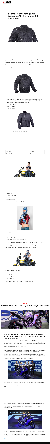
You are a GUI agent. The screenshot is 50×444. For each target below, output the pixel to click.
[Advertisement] (25, 7)
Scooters (19, 1)
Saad (23, 20)
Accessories (24, 1)
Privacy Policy (35, 443)
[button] (46, 2)
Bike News (15, 1)
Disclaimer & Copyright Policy (42, 443)
